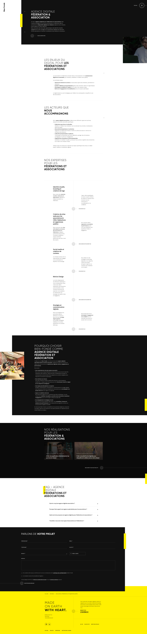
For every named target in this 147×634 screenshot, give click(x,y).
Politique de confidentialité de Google (39, 579)
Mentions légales (95, 624)
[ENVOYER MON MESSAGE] (22, 583)
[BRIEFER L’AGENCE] (73, 611)
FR (80, 624)
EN (82, 624)
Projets (52, 630)
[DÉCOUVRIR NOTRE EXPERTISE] (73, 244)
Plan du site (87, 624)
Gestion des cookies (66, 630)
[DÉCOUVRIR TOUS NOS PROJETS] (101, 468)
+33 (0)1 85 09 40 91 (49, 618)
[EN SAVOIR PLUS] (73, 209)
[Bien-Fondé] (4, 7)
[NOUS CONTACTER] (32, 36)
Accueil (46, 630)
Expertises (57, 630)
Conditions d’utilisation (54, 579)
